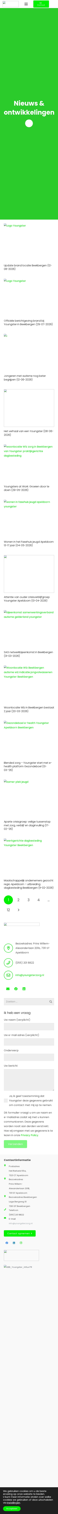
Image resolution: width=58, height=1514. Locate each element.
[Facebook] (16, 989)
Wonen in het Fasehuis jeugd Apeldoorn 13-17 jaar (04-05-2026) (29, 543)
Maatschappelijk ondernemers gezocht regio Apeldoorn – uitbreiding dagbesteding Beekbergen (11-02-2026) (28, 884)
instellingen (13, 1502)
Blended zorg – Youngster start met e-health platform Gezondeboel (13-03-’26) (28, 766)
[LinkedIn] (24, 989)
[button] (26, 4)
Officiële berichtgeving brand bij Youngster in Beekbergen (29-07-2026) (28, 322)
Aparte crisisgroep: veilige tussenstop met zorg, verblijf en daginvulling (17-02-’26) (27, 825)
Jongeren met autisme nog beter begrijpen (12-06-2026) (25, 377)
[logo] (11, 4)
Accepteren (11, 1508)
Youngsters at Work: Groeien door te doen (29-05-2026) (26, 488)
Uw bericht (11, 1066)
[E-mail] (8, 989)
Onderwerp (11, 1050)
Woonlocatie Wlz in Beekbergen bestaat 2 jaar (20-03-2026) (29, 709)
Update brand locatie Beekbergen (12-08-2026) (28, 267)
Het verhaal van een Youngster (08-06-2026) (28, 433)
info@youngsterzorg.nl (29, 975)
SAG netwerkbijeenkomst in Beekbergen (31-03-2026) (28, 654)
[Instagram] (21, 1243)
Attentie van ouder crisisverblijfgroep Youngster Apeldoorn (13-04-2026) (27, 598)
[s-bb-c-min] (21, 1386)
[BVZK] (21, 1255)
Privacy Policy (29, 1135)
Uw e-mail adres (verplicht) (21, 1035)
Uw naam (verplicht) (17, 1020)
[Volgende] (18, 909)
